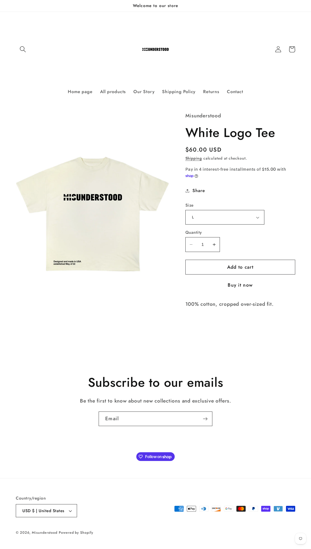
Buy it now (240, 285)
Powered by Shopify (76, 532)
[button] (23, 49)
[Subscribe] (205, 419)
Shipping (193, 158)
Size (189, 205)
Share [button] (198, 190)
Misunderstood (44, 532)
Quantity (193, 232)
